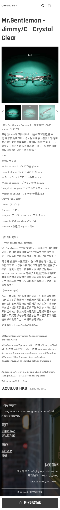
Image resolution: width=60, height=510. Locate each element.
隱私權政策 (8, 435)
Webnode (24, 492)
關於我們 (7, 451)
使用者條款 (8, 431)
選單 (55, 6)
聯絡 (4, 455)
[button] (43, 5)
